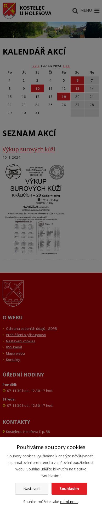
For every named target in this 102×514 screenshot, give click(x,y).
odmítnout (69, 501)
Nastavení (31, 488)
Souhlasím (69, 488)
